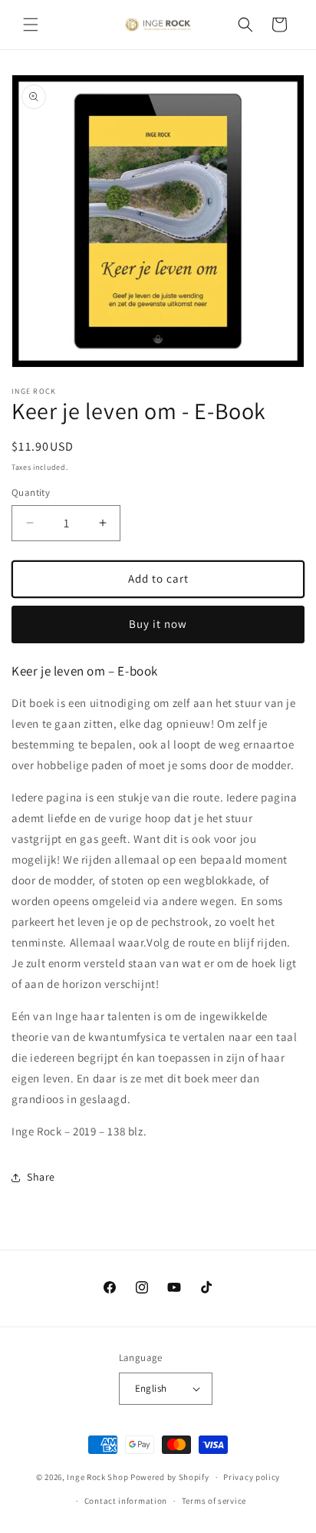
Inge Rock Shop (97, 1477)
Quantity (31, 492)
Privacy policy (251, 1477)
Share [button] (41, 1177)
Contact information (125, 1500)
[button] (31, 24)
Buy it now (158, 623)
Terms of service (214, 1500)
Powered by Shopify (169, 1477)
